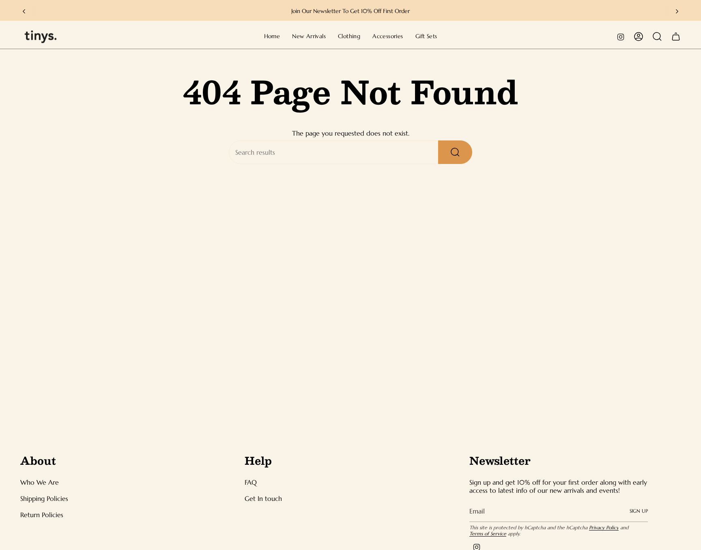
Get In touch (263, 498)
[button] (349, 37)
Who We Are (39, 482)
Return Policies (41, 515)
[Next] (677, 11)
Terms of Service (487, 534)
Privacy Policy (604, 527)
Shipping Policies (44, 498)
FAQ (251, 482)
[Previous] (24, 11)
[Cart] (676, 36)
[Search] (455, 152)
